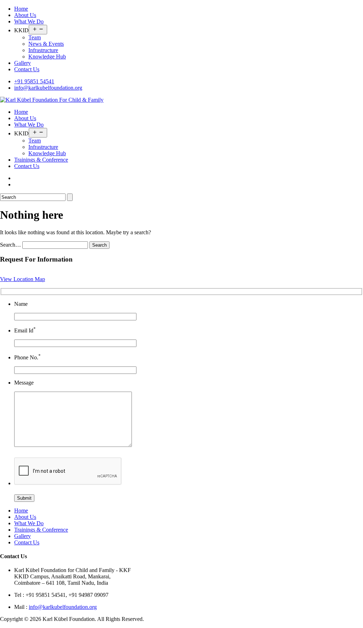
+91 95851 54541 (34, 81)
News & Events (46, 44)
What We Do (29, 21)
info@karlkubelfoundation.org (48, 88)
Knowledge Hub (47, 57)
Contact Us (26, 69)
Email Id (25, 330)
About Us (25, 15)
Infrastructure (43, 50)
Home (21, 9)
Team (34, 37)
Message (24, 383)
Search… (10, 245)
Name (21, 304)
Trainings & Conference (41, 160)
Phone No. (27, 357)
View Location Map (22, 279)
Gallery (22, 63)
